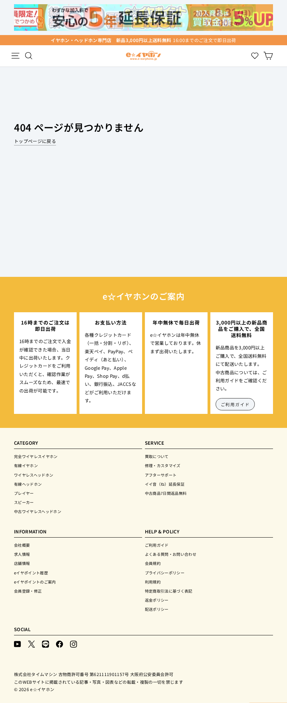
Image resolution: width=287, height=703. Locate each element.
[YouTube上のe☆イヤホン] (17, 643)
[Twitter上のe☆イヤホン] (31, 643)
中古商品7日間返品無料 (166, 493)
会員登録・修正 (28, 591)
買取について (157, 456)
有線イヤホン (26, 465)
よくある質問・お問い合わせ (170, 554)
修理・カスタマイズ (163, 465)
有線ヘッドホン (28, 484)
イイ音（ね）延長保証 (164, 484)
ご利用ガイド (235, 404)
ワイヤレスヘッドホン (33, 475)
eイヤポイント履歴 (31, 572)
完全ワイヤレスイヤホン (36, 456)
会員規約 (153, 563)
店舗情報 (22, 563)
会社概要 (22, 545)
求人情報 (22, 554)
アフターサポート (161, 475)
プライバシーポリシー (164, 572)
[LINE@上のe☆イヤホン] (45, 643)
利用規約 (153, 582)
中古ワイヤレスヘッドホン (37, 511)
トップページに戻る (35, 141)
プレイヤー (24, 493)
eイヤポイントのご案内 (35, 582)
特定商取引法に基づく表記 (168, 591)
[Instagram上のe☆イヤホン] (73, 643)
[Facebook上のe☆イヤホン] (59, 643)
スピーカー (24, 502)
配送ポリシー (157, 609)
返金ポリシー (157, 600)
